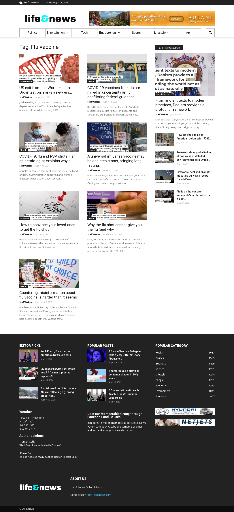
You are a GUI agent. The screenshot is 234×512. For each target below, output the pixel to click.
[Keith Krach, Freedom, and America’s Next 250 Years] (28, 355)
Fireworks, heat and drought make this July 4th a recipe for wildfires (193, 176)
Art (188, 32)
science (91, 150)
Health (91, 81)
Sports (136, 32)
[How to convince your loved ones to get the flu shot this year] (49, 205)
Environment (162, 391)
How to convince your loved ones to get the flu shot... (47, 227)
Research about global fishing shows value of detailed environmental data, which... (194, 156)
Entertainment (55, 32)
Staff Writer (25, 97)
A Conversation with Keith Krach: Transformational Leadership (124, 394)
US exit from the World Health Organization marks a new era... (45, 90)
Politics (32, 32)
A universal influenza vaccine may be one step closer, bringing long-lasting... (115, 161)
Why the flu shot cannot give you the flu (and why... (114, 227)
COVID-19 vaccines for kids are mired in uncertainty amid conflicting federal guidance (113, 92)
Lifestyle (160, 32)
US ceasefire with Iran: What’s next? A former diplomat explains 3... (58, 372)
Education (161, 396)
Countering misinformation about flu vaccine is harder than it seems (48, 294)
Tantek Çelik (27, 441)
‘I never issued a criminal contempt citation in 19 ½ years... (124, 374)
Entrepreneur (108, 32)
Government (26, 81)
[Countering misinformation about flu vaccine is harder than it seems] (49, 273)
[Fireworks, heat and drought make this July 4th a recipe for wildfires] (164, 176)
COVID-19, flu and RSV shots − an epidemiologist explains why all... (47, 158)
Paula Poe (26, 453)
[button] (210, 32)
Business (24, 218)
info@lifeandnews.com (97, 494)
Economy (161, 385)
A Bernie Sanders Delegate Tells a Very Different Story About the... (125, 355)
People (159, 380)
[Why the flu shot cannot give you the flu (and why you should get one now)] (117, 205)
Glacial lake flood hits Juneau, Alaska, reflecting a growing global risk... (58, 392)
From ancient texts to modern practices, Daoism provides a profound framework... (180, 105)
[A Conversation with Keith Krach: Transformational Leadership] (96, 395)
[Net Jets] (185, 425)
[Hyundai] (185, 414)
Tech (84, 32)
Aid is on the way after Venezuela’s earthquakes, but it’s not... (194, 195)
